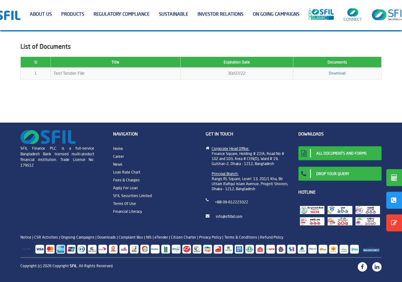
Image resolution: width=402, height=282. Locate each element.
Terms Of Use (124, 203)
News (117, 164)
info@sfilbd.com (229, 216)
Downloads (106, 237)
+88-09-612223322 (231, 202)
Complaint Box (131, 237)
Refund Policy (271, 237)
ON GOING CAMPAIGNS (276, 14)
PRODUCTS (72, 14)
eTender (161, 237)
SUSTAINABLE (173, 14)
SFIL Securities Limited (132, 195)
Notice (25, 237)
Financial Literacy (127, 211)
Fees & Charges (126, 180)
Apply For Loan (125, 187)
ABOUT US (41, 14)
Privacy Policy (210, 237)
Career (118, 156)
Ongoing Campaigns (78, 237)
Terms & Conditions (240, 237)
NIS (149, 237)
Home (118, 148)
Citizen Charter (183, 237)
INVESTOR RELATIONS (220, 14)
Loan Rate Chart (126, 172)
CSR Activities (46, 237)
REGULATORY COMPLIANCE (121, 14)
